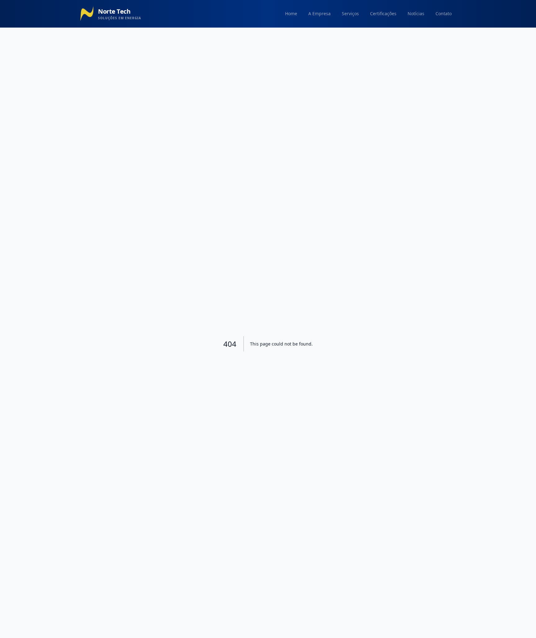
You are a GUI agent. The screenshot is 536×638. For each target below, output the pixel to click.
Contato (444, 13)
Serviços (350, 13)
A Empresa (319, 13)
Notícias (416, 13)
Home (291, 13)
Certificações (383, 13)
